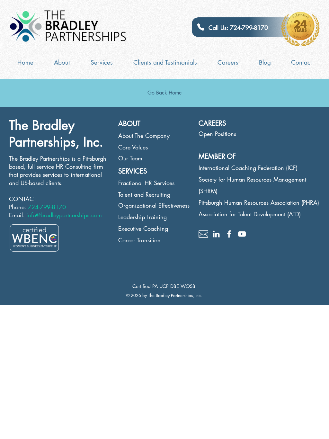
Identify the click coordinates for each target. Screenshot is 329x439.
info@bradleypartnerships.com (64, 215)
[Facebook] (229, 234)
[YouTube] (242, 234)
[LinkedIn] (216, 234)
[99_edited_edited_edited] (203, 234)
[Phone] (201, 27)
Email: (17, 215)
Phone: (18, 207)
